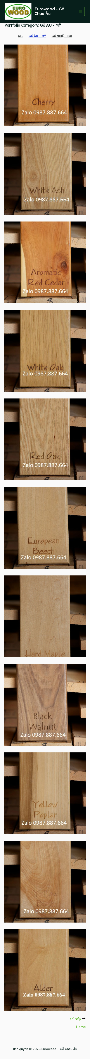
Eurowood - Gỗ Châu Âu (49, 11)
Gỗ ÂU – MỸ (37, 36)
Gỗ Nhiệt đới (62, 36)
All (20, 36)
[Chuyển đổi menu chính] (80, 11)
